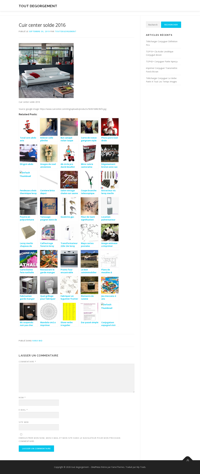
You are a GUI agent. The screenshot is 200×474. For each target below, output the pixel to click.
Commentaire (27, 361)
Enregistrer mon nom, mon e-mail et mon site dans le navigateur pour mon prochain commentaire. (69, 439)
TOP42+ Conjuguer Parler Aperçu (162, 61)
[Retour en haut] (187, 460)
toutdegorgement (65, 31)
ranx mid (37, 340)
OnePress (95, 467)
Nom (22, 397)
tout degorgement (38, 6)
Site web (24, 422)
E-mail (23, 409)
